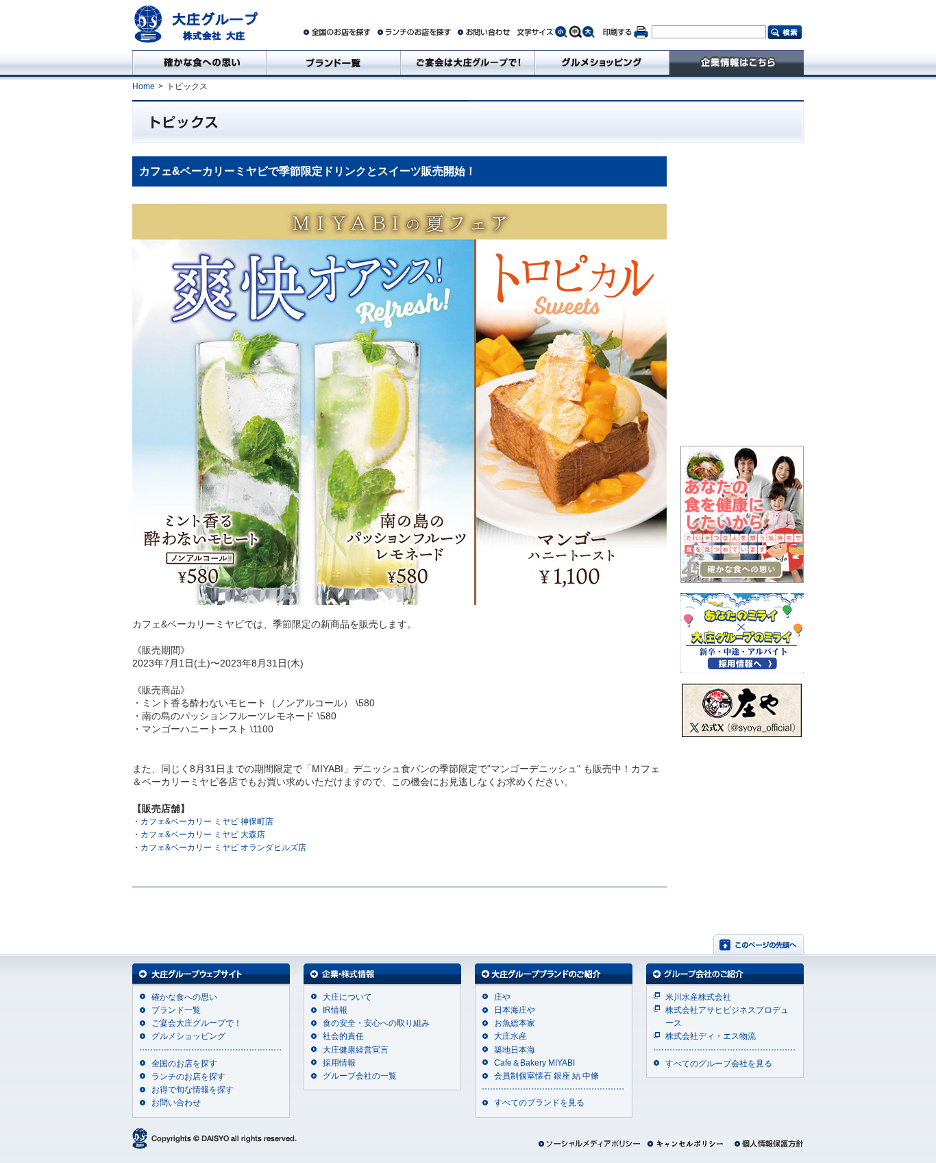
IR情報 (335, 1010)
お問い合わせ (176, 1102)
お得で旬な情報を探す (192, 1089)
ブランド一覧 (176, 1010)
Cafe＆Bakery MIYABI (534, 1063)
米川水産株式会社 (698, 997)
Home (143, 86)
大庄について (347, 997)
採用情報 (339, 1063)
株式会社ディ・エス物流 (710, 1036)
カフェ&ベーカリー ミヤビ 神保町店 (206, 821)
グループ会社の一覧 (360, 1076)
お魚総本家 (514, 1023)
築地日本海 (514, 1050)
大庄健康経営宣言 (356, 1050)
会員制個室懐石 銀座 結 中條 (546, 1076)
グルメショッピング (188, 1036)
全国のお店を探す (184, 1063)
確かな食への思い (184, 997)
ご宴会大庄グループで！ (196, 1023)
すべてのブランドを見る (539, 1102)
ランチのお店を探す (188, 1076)
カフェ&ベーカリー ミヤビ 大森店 (202, 834)
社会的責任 (343, 1036)
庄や (502, 997)
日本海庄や (514, 1010)
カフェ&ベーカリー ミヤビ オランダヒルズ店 (223, 847)
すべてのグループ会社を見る (718, 1063)
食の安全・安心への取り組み (376, 1023)
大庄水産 (510, 1036)
